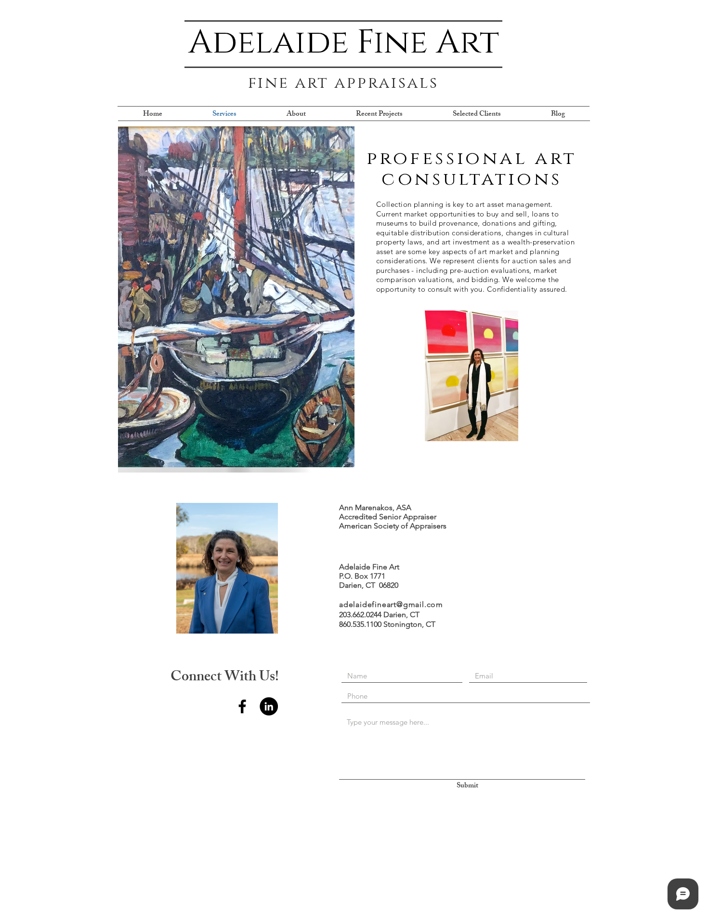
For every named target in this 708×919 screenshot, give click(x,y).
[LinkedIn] (269, 706)
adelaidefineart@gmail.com (391, 604)
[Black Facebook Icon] (242, 706)
